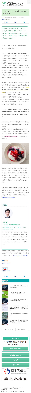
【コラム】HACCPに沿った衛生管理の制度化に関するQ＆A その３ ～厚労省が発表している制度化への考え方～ (18, 321)
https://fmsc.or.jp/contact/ (8, 197)
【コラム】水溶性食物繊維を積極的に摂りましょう (18, 314)
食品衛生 (7, 19)
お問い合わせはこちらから (20, 255)
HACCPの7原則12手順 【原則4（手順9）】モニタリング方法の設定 (18, 300)
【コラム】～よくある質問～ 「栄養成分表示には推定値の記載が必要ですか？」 (18, 293)
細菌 (3, 19)
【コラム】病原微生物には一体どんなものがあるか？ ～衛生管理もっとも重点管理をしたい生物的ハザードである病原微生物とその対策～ (18, 308)
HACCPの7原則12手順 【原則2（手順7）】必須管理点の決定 (18, 286)
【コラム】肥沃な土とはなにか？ (22, 329)
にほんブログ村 (6, 263)
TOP (11, 388)
